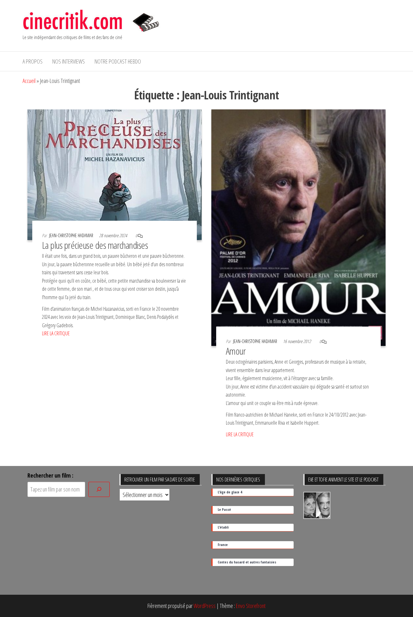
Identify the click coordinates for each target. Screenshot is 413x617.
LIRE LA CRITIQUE (56, 333)
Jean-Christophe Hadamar (71, 235)
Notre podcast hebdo (118, 61)
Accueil (29, 81)
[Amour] (298, 227)
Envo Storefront (251, 606)
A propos (33, 61)
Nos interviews (68, 61)
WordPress (205, 606)
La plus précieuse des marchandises (95, 245)
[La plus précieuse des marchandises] (114, 174)
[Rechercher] (99, 489)
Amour (236, 351)
